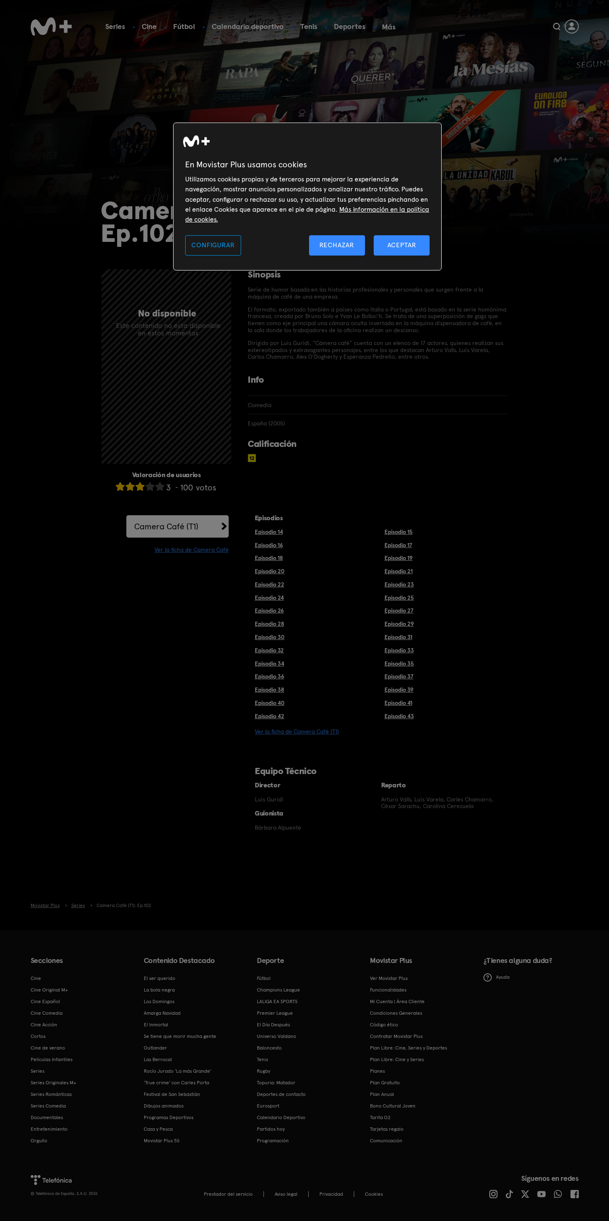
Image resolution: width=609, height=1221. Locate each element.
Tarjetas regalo (387, 1129)
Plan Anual (382, 1094)
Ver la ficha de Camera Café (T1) (297, 731)
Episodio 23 (399, 584)
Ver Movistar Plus (389, 978)
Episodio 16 (269, 545)
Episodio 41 (398, 703)
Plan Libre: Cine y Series (397, 1059)
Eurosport (268, 1106)
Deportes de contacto (281, 1094)
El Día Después (273, 1025)
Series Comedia (48, 1106)
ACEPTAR (401, 245)
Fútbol (184, 26)
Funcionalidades (388, 990)
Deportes (349, 26)
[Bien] (150, 486)
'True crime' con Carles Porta (176, 1083)
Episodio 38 (269, 689)
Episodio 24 (269, 597)
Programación (273, 1141)
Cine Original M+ (49, 990)
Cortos (38, 1036)
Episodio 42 (269, 716)
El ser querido (159, 978)
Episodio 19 (398, 558)
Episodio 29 (399, 623)
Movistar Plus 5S (161, 1141)
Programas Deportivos (168, 1117)
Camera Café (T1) (166, 526)
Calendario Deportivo (281, 1117)
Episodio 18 (269, 558)
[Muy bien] (159, 486)
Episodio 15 (398, 531)
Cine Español (45, 1001)
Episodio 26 (269, 610)
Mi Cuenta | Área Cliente (397, 1001)
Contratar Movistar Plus (396, 1036)
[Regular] (140, 486)
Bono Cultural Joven (393, 1106)
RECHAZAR (336, 245)
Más (389, 27)
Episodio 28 (269, 623)
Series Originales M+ (53, 1083)
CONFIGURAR (212, 245)
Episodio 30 (270, 637)
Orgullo (39, 1141)
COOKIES (374, 1194)
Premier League (275, 1013)
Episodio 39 (398, 689)
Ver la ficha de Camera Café (192, 549)
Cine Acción (44, 1025)
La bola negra (159, 990)
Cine (149, 26)
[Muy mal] (120, 486)
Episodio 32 (269, 650)
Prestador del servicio (228, 1194)
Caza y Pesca (158, 1129)
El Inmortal (156, 1025)
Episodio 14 (269, 531)
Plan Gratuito (385, 1083)
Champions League (278, 990)
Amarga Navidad (162, 1013)
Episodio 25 (399, 597)
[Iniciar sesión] (572, 26)
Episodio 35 (399, 663)
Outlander (155, 1048)
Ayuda (503, 977)
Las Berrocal (158, 1059)
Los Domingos (159, 1001)
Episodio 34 (269, 663)
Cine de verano (48, 1048)
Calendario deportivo (248, 26)
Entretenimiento (49, 1129)
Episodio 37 (398, 676)
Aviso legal (286, 1194)
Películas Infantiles (51, 1059)
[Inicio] (51, 26)
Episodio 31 (398, 637)
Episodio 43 (399, 716)
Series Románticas (51, 1094)
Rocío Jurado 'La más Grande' (177, 1071)
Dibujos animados (164, 1106)
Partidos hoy (271, 1129)
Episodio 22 (269, 584)
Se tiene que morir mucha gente (180, 1036)
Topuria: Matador (276, 1083)
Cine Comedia (47, 1013)
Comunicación (386, 1141)
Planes (377, 1071)
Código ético (384, 1025)
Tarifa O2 (380, 1117)
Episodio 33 (399, 650)
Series (115, 26)
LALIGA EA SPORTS (277, 1001)
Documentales (47, 1117)
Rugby (263, 1071)
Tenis (308, 26)
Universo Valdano (276, 1036)
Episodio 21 (398, 571)
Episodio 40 (270, 703)
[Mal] (130, 486)
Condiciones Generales (396, 1013)
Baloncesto (269, 1048)
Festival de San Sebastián (172, 1094)
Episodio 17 (398, 545)
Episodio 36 (269, 676)
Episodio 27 (398, 610)
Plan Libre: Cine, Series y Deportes (408, 1048)
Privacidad (331, 1194)
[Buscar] (556, 26)
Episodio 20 (270, 571)
